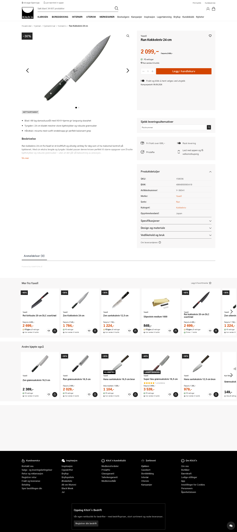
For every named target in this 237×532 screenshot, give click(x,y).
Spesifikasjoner (150, 221)
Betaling (26, 484)
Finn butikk (197, 3)
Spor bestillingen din (32, 488)
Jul (63, 492)
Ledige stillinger (189, 477)
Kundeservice (210, 3)
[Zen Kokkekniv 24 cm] (80, 300)
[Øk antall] (152, 71)
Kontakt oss (27, 466)
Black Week (67, 488)
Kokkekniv (62, 26)
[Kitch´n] (28, 13)
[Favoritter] (48, 330)
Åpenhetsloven (188, 492)
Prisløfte (150, 152)
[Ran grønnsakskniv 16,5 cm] (80, 363)
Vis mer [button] (25, 158)
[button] (210, 35)
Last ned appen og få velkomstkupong (193, 152)
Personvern (187, 488)
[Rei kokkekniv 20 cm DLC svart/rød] (201, 300)
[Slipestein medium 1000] (161, 300)
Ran (178, 201)
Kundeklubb (188, 16)
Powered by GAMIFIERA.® (32, 266)
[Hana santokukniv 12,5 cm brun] (201, 363)
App (183, 480)
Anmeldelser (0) (34, 256)
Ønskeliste (67, 480)
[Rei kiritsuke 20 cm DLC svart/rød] (40, 300)
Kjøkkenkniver (49, 26)
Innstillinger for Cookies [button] (193, 484)
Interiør (145, 477)
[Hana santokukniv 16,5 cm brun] (120, 363)
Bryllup (176, 16)
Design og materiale (153, 228)
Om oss (185, 466)
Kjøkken (37, 26)
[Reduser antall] (143, 71)
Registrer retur (29, 477)
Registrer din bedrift (86, 523)
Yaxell (144, 35)
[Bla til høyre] (127, 70)
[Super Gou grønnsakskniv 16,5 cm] (161, 363)
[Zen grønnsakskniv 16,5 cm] (40, 363)
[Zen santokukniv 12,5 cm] (120, 300)
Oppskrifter (67, 469)
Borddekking (147, 473)
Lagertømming (164, 16)
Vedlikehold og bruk (152, 235)
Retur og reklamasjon (32, 473)
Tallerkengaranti (109, 477)
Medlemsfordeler (110, 466)
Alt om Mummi (69, 484)
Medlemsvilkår (108, 480)
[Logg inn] (208, 9)
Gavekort (145, 469)
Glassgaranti (107, 473)
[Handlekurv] (213, 9)
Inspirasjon (149, 16)
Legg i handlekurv (183, 71)
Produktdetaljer (150, 171)
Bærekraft (186, 473)
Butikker (185, 469)
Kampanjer (136, 16)
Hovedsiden (27, 26)
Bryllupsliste (68, 477)
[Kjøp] (54, 330)
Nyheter (200, 16)
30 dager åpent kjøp (32, 3)
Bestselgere (123, 16)
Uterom (145, 480)
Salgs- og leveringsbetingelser (37, 469)
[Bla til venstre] (27, 70)
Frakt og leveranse (31, 480)
